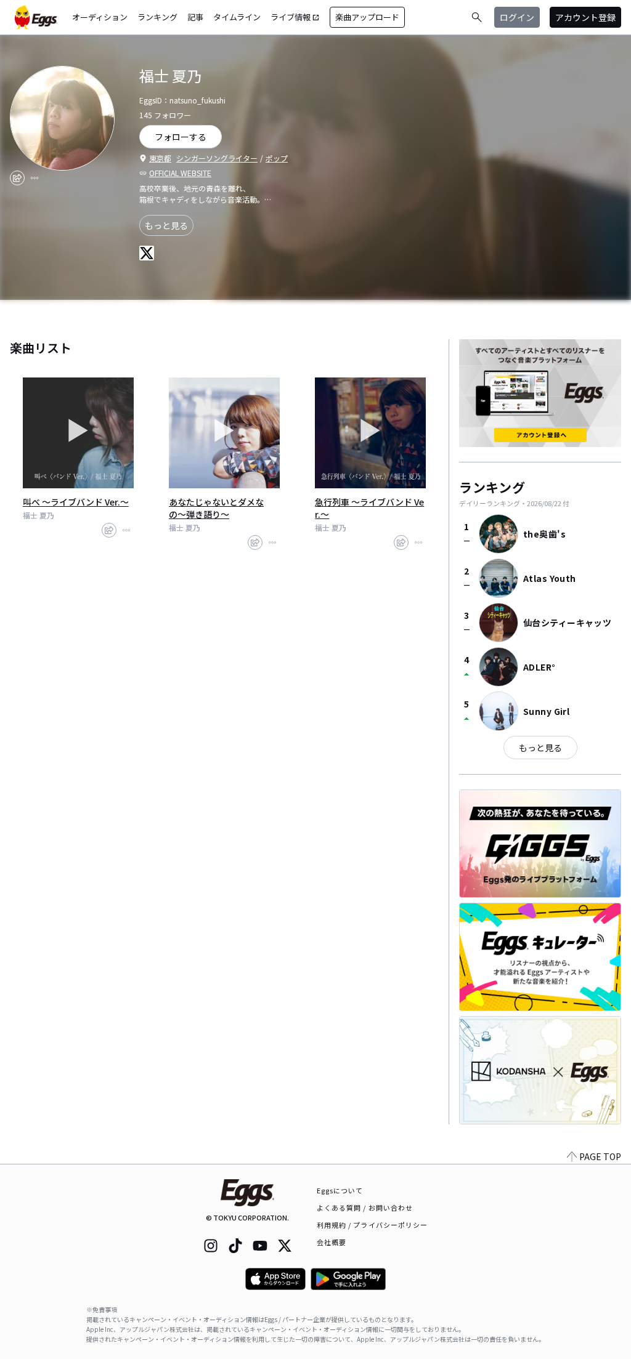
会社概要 (331, 1242)
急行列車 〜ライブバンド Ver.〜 (369, 508)
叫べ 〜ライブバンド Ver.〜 (76, 502)
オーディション (100, 17)
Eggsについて (340, 1190)
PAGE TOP (600, 1156)
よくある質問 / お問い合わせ (365, 1207)
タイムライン (237, 17)
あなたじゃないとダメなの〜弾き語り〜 (216, 508)
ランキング (157, 17)
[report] (34, 178)
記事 (195, 17)
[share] (17, 178)
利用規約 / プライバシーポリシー (372, 1225)
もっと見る (166, 225)
